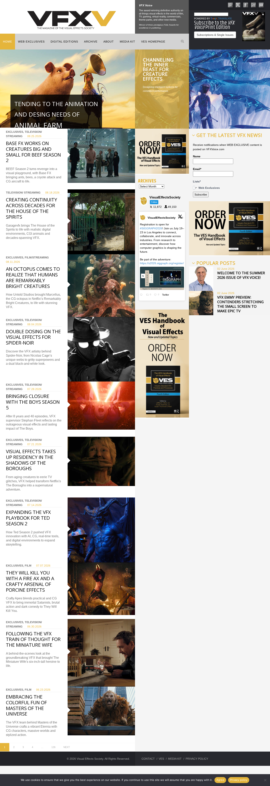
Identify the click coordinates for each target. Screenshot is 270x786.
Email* (197, 169)
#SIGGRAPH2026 (151, 228)
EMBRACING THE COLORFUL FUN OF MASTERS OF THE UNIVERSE (26, 705)
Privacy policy (238, 779)
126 (53, 747)
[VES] (230, 4)
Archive (90, 41)
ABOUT (108, 41)
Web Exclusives (31, 41)
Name (196, 156)
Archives (147, 181)
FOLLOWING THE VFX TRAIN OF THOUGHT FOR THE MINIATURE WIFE (33, 639)
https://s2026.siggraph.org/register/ (162, 263)
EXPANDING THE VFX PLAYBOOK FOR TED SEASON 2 (28, 518)
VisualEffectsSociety (162, 217)
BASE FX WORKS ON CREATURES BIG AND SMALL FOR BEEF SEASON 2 (33, 151)
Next (66, 747)
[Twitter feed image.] (162, 278)
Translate (225, 18)
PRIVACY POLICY (197, 758)
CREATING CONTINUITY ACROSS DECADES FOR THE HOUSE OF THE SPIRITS (31, 208)
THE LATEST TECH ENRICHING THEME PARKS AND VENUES (159, 69)
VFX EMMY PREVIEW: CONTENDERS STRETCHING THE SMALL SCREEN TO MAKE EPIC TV (240, 304)
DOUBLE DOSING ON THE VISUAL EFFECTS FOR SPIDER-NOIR (33, 337)
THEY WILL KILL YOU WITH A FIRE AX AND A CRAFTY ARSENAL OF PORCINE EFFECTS (30, 581)
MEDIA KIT (127, 41)
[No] (265, 780)
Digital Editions (64, 41)
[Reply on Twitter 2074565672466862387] (142, 295)
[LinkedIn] (253, 4)
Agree (220, 779)
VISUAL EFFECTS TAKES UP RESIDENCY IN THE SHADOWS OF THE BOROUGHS (31, 460)
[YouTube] (261, 4)
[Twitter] (238, 4)
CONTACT (148, 758)
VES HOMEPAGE (153, 41)
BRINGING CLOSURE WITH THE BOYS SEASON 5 (33, 402)
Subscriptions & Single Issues (215, 34)
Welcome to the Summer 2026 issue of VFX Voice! (241, 275)
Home (7, 41)
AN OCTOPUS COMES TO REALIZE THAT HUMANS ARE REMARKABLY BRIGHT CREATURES (33, 277)
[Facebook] (245, 4)
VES (161, 758)
